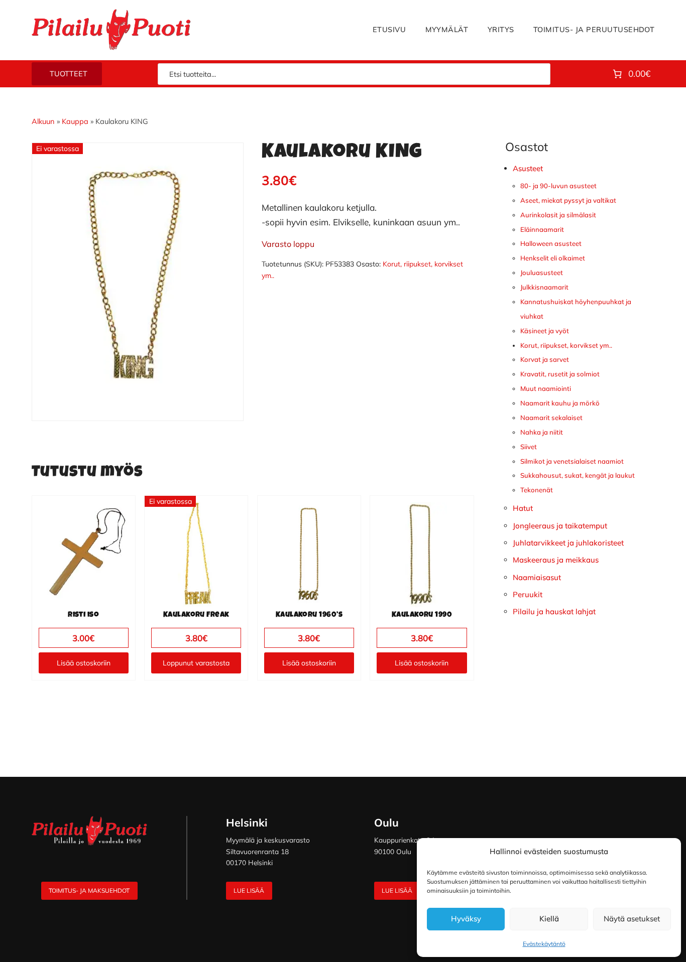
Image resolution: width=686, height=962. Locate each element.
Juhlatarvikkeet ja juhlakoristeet (568, 542)
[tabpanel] (138, 274)
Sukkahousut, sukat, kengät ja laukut (577, 475)
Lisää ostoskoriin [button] (83, 662)
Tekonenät (536, 490)
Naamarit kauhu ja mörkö (560, 403)
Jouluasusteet (541, 272)
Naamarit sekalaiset (551, 418)
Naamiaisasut (537, 577)
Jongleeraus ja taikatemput (560, 525)
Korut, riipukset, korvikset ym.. (566, 345)
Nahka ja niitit (541, 432)
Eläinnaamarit (542, 229)
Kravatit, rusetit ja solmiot (560, 374)
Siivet (528, 447)
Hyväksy (466, 918)
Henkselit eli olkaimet (552, 258)
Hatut (523, 508)
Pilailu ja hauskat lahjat (554, 611)
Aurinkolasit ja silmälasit (558, 215)
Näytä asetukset (632, 918)
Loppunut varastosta (196, 662)
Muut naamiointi (545, 388)
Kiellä (549, 918)
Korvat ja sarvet (544, 359)
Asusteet (528, 168)
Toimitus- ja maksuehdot (89, 890)
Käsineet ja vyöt (544, 331)
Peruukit (527, 594)
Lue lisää (249, 890)
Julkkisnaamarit (544, 287)
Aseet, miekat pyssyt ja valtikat (568, 200)
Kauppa (75, 121)
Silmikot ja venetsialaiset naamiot (572, 461)
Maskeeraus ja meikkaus (556, 560)
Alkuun (43, 121)
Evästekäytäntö (544, 943)
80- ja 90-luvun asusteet (558, 186)
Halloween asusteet (551, 243)
